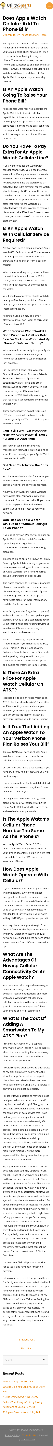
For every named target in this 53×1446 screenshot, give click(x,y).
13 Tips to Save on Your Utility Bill (21, 1412)
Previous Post (27, 1339)
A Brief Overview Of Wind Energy (20, 1396)
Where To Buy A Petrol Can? (18, 1381)
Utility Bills (9, 34)
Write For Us (29, 1435)
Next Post (27, 1348)
